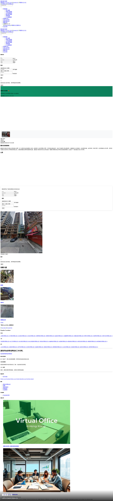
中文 (25, 2)
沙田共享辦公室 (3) (31, 347)
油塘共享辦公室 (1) (40, 347)
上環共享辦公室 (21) (5, 335)
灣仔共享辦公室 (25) (89, 335)
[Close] (1, 57)
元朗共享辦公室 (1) (13, 347)
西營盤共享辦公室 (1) (41, 335)
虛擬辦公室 (5, 18)
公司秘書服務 (9, 13)
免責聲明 (5, 389)
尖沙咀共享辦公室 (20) (24, 341)
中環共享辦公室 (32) (14, 335)
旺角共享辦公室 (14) (45, 341)
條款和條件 (5, 387)
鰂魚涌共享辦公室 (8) (80, 335)
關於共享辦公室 (6, 384)
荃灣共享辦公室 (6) (93, 347)
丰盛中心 (2, 302)
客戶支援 (5, 376)
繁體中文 (18, 25)
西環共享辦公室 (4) (50, 335)
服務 (8, 68)
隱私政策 (5, 388)
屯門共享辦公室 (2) (22, 347)
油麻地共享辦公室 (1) (54, 341)
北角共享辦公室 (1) (23, 335)
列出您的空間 (6, 395)
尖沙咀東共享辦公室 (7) (34, 341)
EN (17, 2)
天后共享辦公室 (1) (32, 335)
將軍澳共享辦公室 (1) (58, 347)
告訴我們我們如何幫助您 (6, 353)
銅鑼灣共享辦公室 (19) (69, 335)
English (9, 25)
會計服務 (8, 10)
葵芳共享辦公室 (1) (84, 347)
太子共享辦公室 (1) (14, 341)
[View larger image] (6, 134)
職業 (4, 385)
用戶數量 (15, 69)
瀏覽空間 (5, 22)
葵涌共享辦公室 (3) (76, 347)
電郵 (14, 62)
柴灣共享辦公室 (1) (98, 335)
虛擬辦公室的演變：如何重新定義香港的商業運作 (11, 446)
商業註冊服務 (9, 11)
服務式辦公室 (6, 21)
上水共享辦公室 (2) (5, 347)
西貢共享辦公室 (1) (48, 347)
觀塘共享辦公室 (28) (93, 341)
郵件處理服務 (9, 14)
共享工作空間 (6, 19)
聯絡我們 (3, 2)
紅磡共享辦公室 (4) (63, 341)
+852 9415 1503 (8, 2)
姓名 (14, 58)
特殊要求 (15, 73)
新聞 (6, 1)
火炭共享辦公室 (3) (67, 347)
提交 (2, 75)
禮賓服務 (8, 15)
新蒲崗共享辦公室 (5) (102, 341)
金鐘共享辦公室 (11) (59, 335)
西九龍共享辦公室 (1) (83, 341)
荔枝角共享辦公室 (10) (73, 341)
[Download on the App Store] (3, 327)
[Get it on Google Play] (9, 327)
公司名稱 (15, 59)
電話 (14, 61)
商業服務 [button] (5, 8)
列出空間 (5, 26)
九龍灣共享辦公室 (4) (5, 341)
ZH (9, 23)
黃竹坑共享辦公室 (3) (107, 335)
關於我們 (3, 1)
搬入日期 (7, 70)
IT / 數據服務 (9, 17)
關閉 (2, 85)
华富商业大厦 (3, 319)
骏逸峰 (2, 285)
